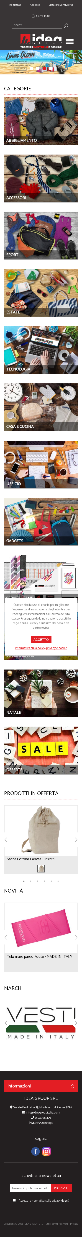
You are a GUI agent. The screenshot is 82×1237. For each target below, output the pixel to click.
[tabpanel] (41, 839)
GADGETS (14, 541)
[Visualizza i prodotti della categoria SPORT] (41, 236)
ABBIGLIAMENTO (21, 140)
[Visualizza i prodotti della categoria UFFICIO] (41, 464)
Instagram (46, 1151)
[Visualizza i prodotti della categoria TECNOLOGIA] (41, 350)
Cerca (66, 25)
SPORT (12, 255)
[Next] (74, 839)
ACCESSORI (16, 197)
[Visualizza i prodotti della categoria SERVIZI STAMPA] (41, 579)
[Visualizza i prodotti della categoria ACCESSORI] (41, 178)
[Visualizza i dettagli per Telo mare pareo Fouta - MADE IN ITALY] (41, 925)
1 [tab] (24, 881)
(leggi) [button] (65, 1200)
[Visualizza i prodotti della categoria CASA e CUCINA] (41, 407)
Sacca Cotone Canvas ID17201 (30, 859)
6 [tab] (58, 881)
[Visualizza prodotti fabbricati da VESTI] (41, 1020)
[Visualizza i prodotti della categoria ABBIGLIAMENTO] (41, 121)
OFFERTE (14, 770)
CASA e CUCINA (20, 426)
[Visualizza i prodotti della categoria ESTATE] (41, 293)
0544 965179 (42, 1118)
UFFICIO (13, 484)
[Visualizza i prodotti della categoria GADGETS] (41, 522)
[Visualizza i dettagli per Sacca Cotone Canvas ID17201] (41, 827)
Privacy (74, 1224)
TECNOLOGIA (18, 369)
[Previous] (8, 839)
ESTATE (13, 312)
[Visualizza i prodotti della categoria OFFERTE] (41, 750)
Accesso (35, 5)
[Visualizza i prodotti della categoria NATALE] (41, 693)
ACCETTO (41, 639)
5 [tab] (51, 881)
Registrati (15, 5)
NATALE (13, 712)
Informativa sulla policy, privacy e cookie (41, 648)
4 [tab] (44, 881)
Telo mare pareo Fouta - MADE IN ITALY (39, 956)
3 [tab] (37, 881)
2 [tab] (30, 881)
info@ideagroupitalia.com (42, 1112)
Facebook (35, 1151)
